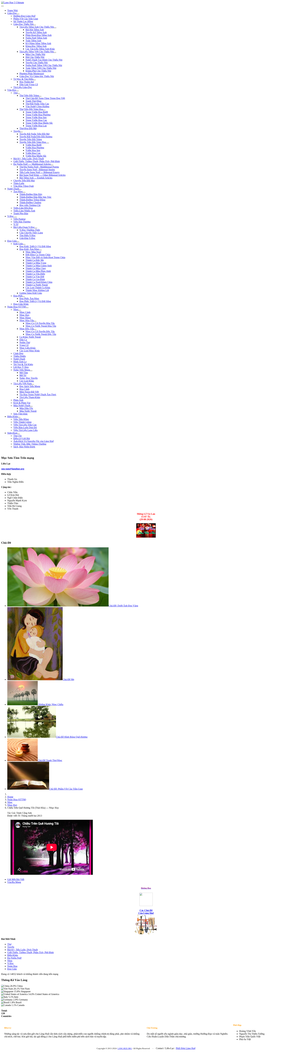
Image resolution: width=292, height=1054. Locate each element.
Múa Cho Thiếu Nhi (35, 54)
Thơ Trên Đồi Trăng (29, 95)
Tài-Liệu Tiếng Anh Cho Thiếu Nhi (36, 27)
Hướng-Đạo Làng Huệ (24, 16)
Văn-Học (11, 90)
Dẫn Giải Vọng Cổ (28, 84)
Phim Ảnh (18, 400)
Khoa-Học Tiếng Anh (36, 46)
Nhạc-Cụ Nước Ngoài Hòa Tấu (41, 326)
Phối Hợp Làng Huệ (185, 1048)
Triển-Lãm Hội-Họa (23, 208)
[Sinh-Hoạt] (18, 433)
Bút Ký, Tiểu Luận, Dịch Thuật (28, 158)
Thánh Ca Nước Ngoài (37, 285)
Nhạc (16, 309)
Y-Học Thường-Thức (29, 230)
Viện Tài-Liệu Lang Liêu (25, 430)
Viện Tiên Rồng (21, 419)
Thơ (15, 92)
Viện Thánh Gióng (22, 422)
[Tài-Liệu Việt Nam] (33, 384)
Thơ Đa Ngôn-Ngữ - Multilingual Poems (39, 167)
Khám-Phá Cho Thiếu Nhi (38, 71)
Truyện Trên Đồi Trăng (30, 139)
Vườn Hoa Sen (33, 150)
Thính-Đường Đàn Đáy (30, 194)
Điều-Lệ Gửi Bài (21, 438)
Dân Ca (23, 339)
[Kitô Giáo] (24, 244)
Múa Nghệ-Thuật (21, 405)
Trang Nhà (12, 10)
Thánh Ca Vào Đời (35, 276)
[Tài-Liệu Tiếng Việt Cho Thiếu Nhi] (55, 52)
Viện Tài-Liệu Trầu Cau (24, 424)
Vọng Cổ (23, 345)
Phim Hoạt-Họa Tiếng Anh (39, 35)
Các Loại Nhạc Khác (29, 350)
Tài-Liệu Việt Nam (22, 383)
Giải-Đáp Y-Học (27, 238)
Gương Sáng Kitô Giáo (30, 293)
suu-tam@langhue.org (12, 468)
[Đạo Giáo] (18, 241)
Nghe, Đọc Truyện (28, 378)
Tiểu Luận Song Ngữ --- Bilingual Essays (39, 172)
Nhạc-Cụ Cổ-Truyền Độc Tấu (40, 331)
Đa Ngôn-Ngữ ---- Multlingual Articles (32, 164)
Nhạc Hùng (25, 317)
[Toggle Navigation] (2, 6)
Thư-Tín (17, 435)
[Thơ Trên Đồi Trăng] (40, 96)
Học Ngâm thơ (26, 81)
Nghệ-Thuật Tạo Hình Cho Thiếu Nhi (44, 60)
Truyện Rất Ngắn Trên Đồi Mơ (34, 134)
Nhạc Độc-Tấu (26, 328)
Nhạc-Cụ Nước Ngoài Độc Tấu (41, 334)
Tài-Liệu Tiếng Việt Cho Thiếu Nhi (36, 51)
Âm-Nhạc (18, 191)
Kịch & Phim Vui (21, 402)
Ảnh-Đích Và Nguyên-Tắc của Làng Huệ (33, 441)
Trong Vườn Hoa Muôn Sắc (39, 123)
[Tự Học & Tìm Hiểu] (34, 79)
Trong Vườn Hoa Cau (36, 120)
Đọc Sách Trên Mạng (29, 386)
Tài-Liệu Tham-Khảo (29, 397)
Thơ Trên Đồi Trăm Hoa (31, 109)
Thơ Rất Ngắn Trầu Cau (37, 103)
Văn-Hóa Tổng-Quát (23, 186)
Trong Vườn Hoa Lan (36, 125)
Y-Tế (15, 224)
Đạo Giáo (12, 241)
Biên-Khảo (12, 416)
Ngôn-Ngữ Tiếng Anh (36, 38)
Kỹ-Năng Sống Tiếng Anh (38, 43)
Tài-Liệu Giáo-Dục (22, 87)
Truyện (16, 131)
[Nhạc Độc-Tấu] (35, 329)
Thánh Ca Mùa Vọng (36, 263)
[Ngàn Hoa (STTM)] (27, 307)
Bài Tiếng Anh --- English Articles (35, 178)
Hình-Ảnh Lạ (19, 361)
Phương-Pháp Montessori (31, 73)
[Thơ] (18, 93)
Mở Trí (22, 375)
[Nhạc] (20, 310)
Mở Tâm (23, 372)
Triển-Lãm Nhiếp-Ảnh (24, 210)
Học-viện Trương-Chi (29, 205)
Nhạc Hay (24, 315)
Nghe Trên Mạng (21, 370)
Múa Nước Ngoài (27, 411)
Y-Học (10, 216)
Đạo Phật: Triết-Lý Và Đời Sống (35, 301)
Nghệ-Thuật (13, 188)
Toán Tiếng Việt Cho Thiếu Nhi (41, 68)
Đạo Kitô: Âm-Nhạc (29, 249)
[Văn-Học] (17, 90)
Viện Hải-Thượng (22, 221)
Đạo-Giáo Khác (21, 304)
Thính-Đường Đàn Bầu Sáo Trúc (35, 197)
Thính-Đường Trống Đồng (32, 199)
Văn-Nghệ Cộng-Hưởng (37, 106)
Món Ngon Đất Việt (29, 392)
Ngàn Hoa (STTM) (16, 306)
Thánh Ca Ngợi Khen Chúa (39, 282)
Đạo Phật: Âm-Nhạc (29, 298)
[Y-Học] (15, 217)
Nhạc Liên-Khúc (27, 348)
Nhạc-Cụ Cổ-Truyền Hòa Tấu (40, 323)
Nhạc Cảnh (24, 312)
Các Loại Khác (26, 381)
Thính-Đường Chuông (30, 202)
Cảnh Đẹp (18, 353)
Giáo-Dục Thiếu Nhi (23, 24)
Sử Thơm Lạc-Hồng (23, 21)
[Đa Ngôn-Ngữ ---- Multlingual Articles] (52, 164)
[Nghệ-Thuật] (20, 189)
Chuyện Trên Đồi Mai (24, 180)
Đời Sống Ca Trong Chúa (38, 254)
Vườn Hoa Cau (33, 153)
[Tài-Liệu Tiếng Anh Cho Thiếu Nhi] (55, 27)
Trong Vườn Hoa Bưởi (37, 112)
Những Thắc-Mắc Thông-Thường (29, 444)
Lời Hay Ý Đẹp (21, 367)
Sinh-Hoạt (12, 433)
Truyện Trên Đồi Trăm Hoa (33, 142)
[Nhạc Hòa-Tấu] (35, 321)
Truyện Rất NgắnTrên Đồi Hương (35, 136)
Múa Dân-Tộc (26, 408)
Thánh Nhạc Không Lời (37, 290)
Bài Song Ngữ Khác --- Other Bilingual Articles (42, 175)
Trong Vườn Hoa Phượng (38, 114)
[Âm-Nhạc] (24, 192)
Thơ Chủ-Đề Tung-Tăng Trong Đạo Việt (45, 98)
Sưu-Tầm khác (20, 413)
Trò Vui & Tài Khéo (23, 364)
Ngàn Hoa (12, 966)
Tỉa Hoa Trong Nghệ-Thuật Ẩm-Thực (37, 394)
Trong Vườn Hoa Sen (36, 117)
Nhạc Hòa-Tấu (26, 320)
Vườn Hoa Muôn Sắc (36, 156)
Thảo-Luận (18, 183)
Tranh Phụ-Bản (20, 213)
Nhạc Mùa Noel (33, 252)
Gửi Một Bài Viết (15, 879)
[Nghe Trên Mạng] (31, 370)
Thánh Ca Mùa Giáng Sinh (39, 265)
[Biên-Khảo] (19, 417)
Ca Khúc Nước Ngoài (30, 337)
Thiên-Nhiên (19, 356)
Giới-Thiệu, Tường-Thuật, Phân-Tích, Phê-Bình (36, 161)
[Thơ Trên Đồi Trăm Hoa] (44, 110)
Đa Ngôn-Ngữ (14, 958)
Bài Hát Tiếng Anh (35, 29)
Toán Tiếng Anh (33, 40)
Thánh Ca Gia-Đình (35, 279)
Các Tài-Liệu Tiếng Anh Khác (40, 49)
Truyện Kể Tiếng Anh (36, 32)
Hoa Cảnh (24, 389)
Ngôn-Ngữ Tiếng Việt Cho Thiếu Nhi (44, 65)
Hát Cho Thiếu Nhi (35, 57)
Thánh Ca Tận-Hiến (35, 274)
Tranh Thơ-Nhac (34, 101)
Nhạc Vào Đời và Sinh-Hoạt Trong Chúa (45, 257)
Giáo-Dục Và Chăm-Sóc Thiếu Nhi (36, 76)
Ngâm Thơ (24, 342)
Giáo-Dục (12, 13)
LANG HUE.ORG (125, 1048)
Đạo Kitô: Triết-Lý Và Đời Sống (35, 246)
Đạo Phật (17, 295)
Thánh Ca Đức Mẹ (35, 260)
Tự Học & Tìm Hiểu (23, 79)
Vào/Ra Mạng (14, 882)
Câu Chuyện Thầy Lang (31, 232)
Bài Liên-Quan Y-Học (24, 227)
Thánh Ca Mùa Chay (36, 268)
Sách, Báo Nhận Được (24, 446)
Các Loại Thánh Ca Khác (38, 287)
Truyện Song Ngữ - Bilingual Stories (37, 169)
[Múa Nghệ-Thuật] (31, 406)
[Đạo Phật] (23, 296)
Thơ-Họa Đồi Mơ (27, 128)
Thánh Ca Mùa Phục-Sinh (38, 271)
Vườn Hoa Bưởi (33, 145)
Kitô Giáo (18, 243)
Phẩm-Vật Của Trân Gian (25, 18)
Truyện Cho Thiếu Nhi (37, 62)
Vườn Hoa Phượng (35, 147)
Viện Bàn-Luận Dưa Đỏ (25, 427)
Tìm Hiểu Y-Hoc (27, 235)
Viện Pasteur (19, 219)
